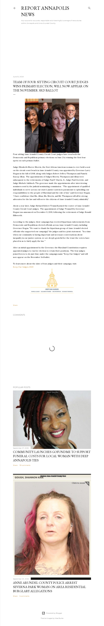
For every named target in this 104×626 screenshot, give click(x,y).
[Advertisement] (52, 50)
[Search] (89, 7)
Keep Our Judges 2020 (23, 267)
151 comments (25, 465)
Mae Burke (59, 618)
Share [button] (15, 305)
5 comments (24, 596)
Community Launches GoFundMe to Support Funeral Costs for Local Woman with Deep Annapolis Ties (52, 456)
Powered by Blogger (54, 613)
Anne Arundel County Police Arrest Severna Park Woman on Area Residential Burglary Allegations (49, 587)
